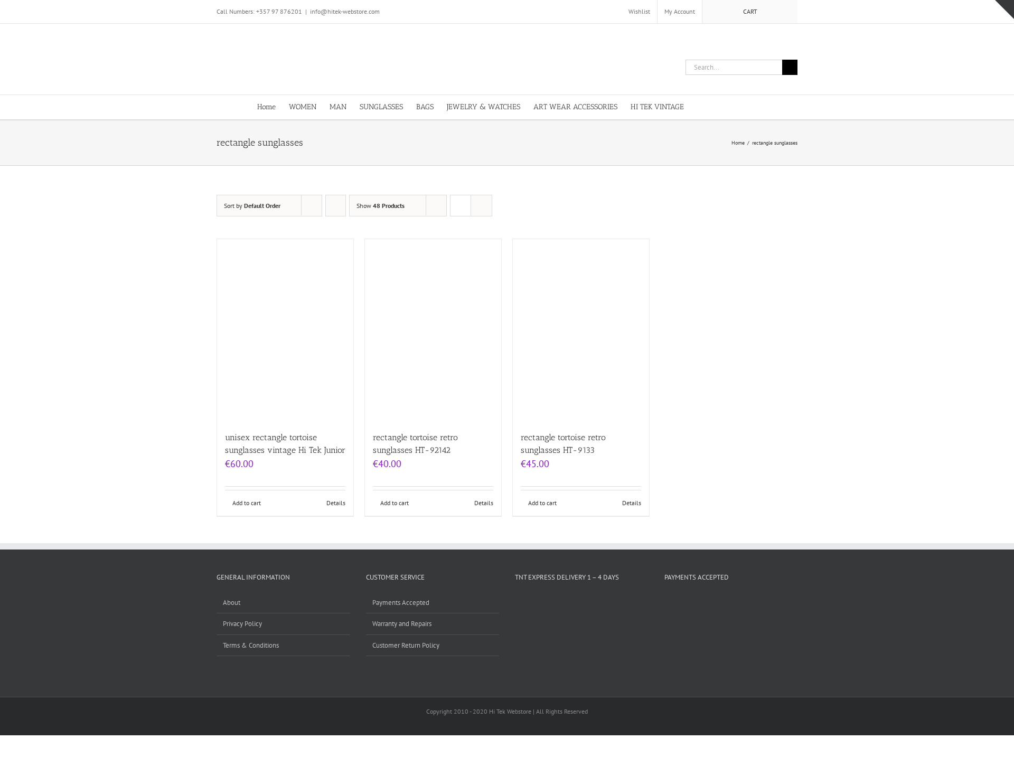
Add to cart (246, 503)
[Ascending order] (335, 205)
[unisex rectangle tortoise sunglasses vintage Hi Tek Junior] (285, 330)
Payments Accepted (400, 602)
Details (335, 503)
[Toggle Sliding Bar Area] (1004, 9)
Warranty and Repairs (401, 623)
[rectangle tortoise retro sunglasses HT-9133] (581, 330)
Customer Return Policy (405, 645)
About (231, 602)
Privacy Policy (242, 623)
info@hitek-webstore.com (345, 11)
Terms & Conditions (251, 645)
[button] (741, 106)
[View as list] (481, 205)
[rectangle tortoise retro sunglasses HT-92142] (433, 330)
